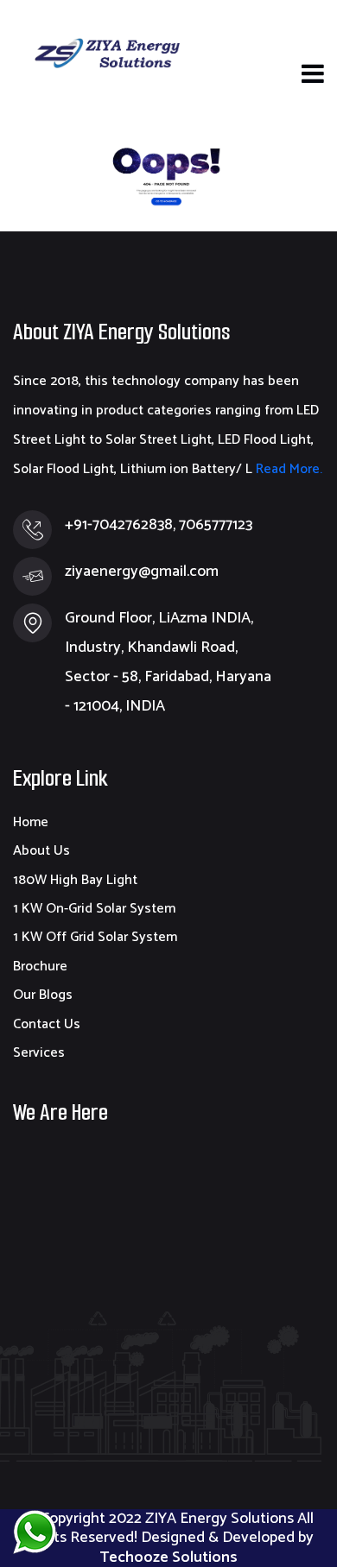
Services (39, 1053)
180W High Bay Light (75, 880)
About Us (41, 850)
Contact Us (46, 1024)
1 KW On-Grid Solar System (94, 908)
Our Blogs (43, 995)
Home (30, 822)
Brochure (40, 966)
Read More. (287, 469)
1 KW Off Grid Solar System (95, 937)
